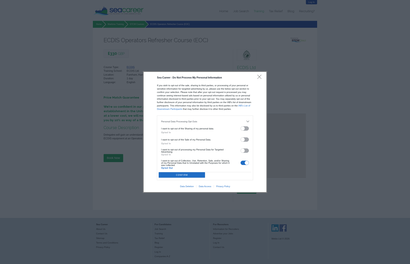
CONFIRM (182, 175)
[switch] (245, 128)
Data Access (205, 186)
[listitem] (205, 121)
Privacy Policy (223, 186)
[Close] (260, 78)
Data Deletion (187, 186)
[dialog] (205, 132)
